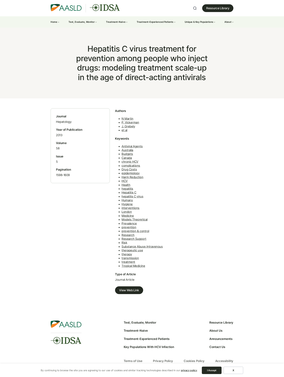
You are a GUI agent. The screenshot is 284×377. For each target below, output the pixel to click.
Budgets (127, 154)
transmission (130, 258)
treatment (128, 262)
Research (128, 235)
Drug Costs (129, 169)
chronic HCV (130, 161)
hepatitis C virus (132, 196)
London (127, 211)
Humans (127, 200)
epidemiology (131, 173)
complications (131, 165)
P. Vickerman (130, 122)
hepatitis (127, 188)
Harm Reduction (132, 177)
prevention (129, 227)
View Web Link (129, 290)
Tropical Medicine (133, 266)
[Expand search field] (195, 8)
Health (126, 185)
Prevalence (129, 223)
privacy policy (189, 370)
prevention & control (135, 231)
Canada (127, 158)
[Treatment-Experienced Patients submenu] (174, 22)
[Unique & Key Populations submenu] (214, 22)
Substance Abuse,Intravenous (142, 246)
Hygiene (127, 204)
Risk (124, 242)
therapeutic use (132, 250)
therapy (127, 254)
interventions (131, 208)
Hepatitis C (129, 192)
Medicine (128, 215)
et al (124, 130)
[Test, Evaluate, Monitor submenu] (96, 22)
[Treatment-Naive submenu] (126, 22)
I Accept (211, 370)
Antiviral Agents (132, 146)
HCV (125, 181)
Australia (127, 150)
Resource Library (217, 8)
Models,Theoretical (135, 219)
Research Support (134, 239)
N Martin (127, 118)
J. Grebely (128, 126)
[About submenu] (232, 22)
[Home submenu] (58, 22)
